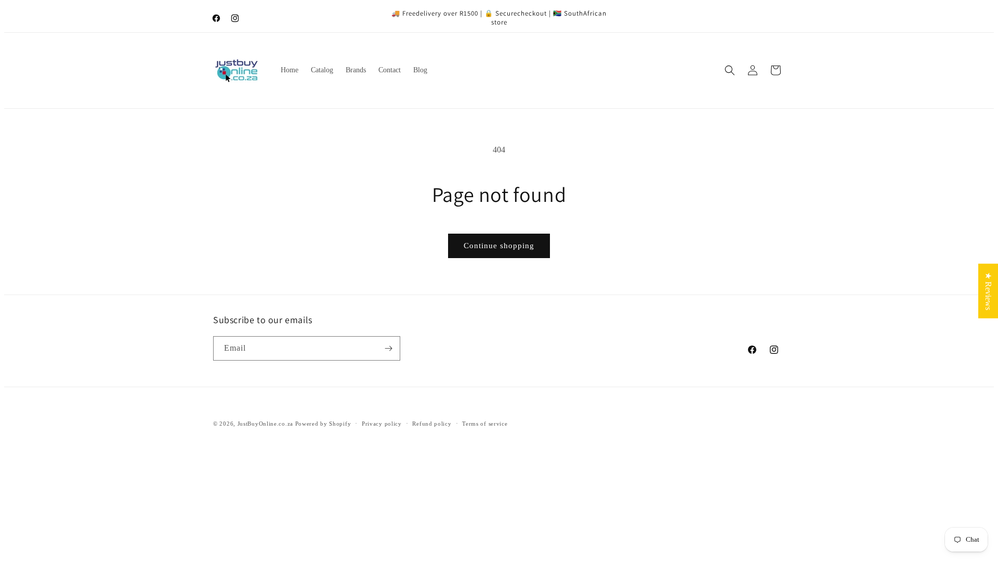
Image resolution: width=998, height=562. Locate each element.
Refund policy (431, 423)
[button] (729, 70)
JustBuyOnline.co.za (265, 423)
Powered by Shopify (323, 423)
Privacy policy (382, 423)
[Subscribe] (388, 348)
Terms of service (484, 423)
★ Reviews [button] (988, 291)
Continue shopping (499, 245)
